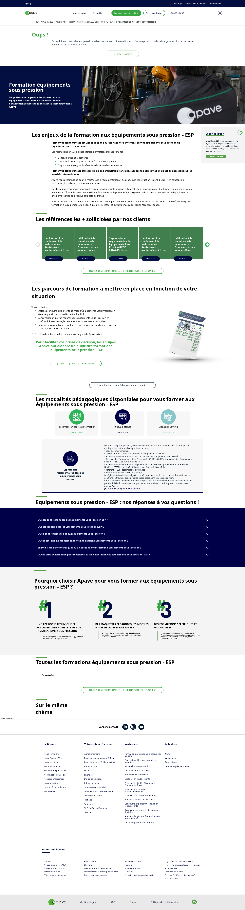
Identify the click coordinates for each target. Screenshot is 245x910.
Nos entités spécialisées (55, 770)
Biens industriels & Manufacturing (100, 762)
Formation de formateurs (134, 861)
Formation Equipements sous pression (137, 22)
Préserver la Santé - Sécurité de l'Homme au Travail (140, 784)
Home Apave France (44, 22)
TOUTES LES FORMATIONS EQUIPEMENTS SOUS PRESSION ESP (122, 270)
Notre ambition (51, 762)
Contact (133, 902)
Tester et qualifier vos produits (139, 822)
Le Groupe (177, 3)
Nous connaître (51, 754)
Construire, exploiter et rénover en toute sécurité (141, 804)
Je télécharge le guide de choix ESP (75, 363)
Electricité (88, 865)
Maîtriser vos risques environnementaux (135, 790)
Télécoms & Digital (93, 795)
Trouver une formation (126, 13)
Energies (88, 774)
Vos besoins (79, 13)
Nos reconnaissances (54, 779)
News (167, 754)
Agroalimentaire (92, 754)
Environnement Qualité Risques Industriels (101, 872)
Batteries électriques (52, 872)
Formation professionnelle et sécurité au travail (92, 22)
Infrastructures (91, 783)
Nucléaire (129, 872)
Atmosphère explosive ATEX (55, 865)
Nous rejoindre (200, 3)
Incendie (128, 865)
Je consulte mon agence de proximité (122, 488)
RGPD (113, 902)
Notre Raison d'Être (53, 758)
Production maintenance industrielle (139, 875)
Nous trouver (216, 3)
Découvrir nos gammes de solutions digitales (142, 811)
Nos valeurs (49, 791)
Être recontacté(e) (216, 156)
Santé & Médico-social (95, 787)
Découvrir (53, 259)
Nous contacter (154, 13)
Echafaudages (90, 861)
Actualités (98, 13)
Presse (188, 3)
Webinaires (170, 758)
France (27, 3)
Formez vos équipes (53, 849)
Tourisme (88, 804)
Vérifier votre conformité (136, 774)
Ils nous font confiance (55, 787)
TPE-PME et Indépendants (96, 808)
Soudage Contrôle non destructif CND (180, 875)
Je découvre (76, 432)
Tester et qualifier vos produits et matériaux (141, 761)
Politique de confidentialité (165, 902)
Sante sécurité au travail (174, 872)
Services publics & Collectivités (99, 791)
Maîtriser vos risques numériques (141, 795)
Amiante (47, 861)
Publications (171, 762)
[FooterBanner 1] (57, 904)
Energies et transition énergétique (97, 868)
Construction (90, 766)
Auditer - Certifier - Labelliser (139, 799)
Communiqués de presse (177, 766)
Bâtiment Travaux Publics (54, 868)
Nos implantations (53, 766)
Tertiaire (88, 799)
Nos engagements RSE (55, 774)
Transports (89, 812)
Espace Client (177, 12)
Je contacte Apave (122, 54)
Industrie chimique (93, 779)
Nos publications (52, 783)
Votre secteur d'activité (98, 744)
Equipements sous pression (95, 875)
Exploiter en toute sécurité (137, 779)
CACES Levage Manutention (55, 875)
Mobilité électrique (132, 868)
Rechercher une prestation (137, 766)
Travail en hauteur (172, 878)
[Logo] (31, 16)
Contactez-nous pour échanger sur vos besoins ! (122, 385)
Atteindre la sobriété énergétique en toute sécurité (142, 817)
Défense (88, 770)
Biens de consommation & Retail (100, 758)
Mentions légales (88, 902)
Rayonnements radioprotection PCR (179, 861)
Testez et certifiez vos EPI (137, 770)
